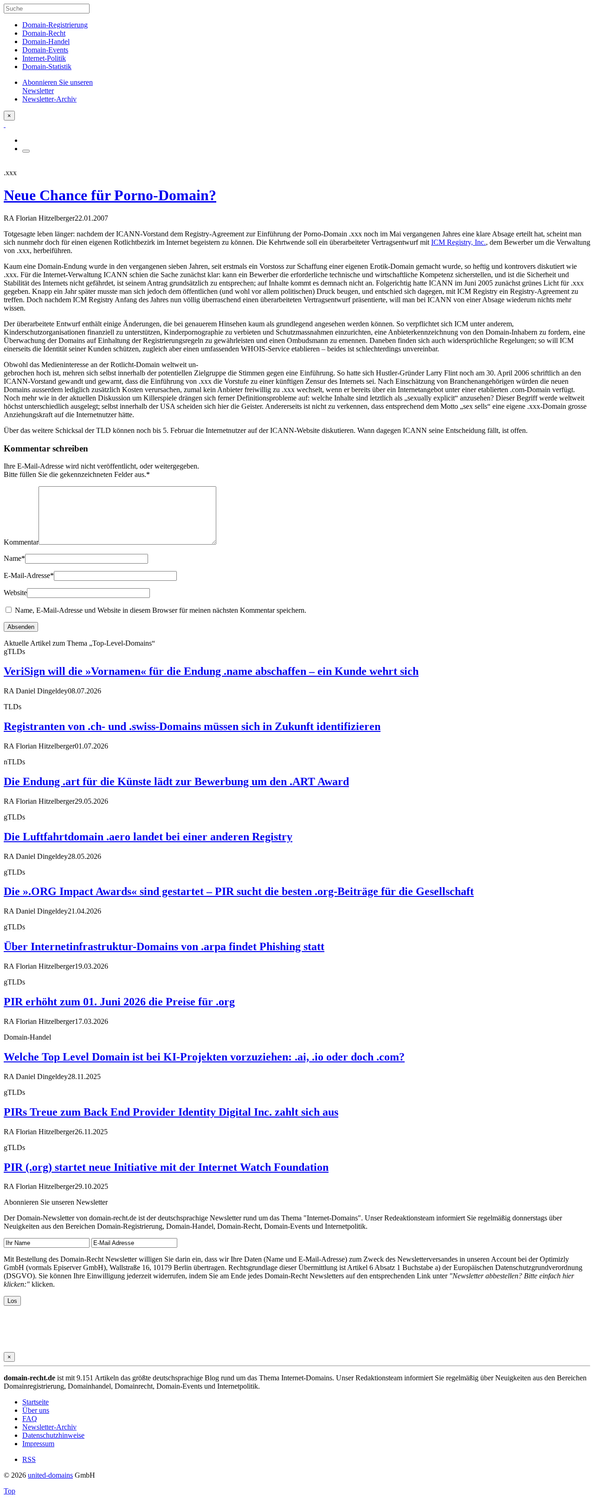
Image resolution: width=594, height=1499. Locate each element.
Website (15, 593)
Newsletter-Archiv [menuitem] (49, 99)
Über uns (35, 1410)
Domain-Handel (46, 41)
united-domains (50, 1475)
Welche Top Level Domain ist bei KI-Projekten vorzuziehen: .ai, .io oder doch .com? (204, 1057)
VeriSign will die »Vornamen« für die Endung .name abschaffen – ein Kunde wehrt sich (211, 671)
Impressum (38, 1444)
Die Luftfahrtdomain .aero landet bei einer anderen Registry (148, 837)
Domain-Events (45, 50)
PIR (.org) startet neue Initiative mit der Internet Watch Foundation (166, 1167)
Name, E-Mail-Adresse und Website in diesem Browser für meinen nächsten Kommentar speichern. (160, 610)
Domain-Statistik (46, 66)
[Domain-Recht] (5, 124)
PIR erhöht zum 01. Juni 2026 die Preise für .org (119, 1002)
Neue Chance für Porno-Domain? (110, 195)
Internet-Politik (44, 58)
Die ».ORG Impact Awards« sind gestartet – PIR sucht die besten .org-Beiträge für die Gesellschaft (239, 891)
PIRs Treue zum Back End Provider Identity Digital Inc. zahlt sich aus (171, 1112)
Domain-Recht (43, 33)
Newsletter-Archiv (49, 1427)
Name (14, 558)
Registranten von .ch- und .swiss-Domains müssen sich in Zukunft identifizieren (192, 726)
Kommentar (21, 542)
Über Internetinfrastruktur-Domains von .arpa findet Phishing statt (164, 946)
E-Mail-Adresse (29, 575)
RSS (29, 1459)
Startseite (35, 1402)
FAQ (29, 1419)
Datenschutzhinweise (53, 1435)
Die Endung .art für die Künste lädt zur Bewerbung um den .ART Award (176, 781)
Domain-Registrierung (55, 25)
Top (9, 1491)
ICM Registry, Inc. (458, 242)
